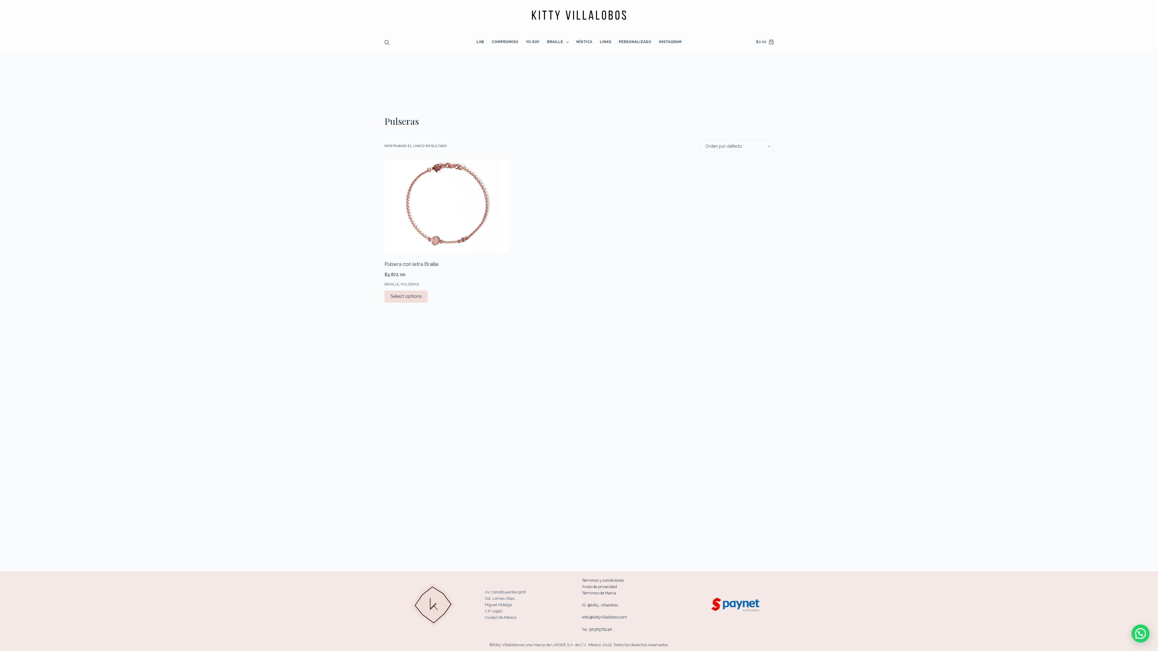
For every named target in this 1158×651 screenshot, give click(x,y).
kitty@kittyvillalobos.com (604, 617)
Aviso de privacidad (599, 586)
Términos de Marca (599, 593)
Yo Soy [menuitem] (532, 42)
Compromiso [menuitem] (505, 42)
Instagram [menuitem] (670, 42)
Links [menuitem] (605, 42)
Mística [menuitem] (584, 42)
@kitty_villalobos (602, 605)
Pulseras (410, 284)
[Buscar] (386, 42)
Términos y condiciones (603, 580)
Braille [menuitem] (555, 42)
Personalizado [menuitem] (635, 42)
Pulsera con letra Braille (411, 264)
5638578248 (600, 629)
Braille (391, 284)
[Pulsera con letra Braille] (446, 206)
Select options (406, 296)
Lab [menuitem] (480, 42)
